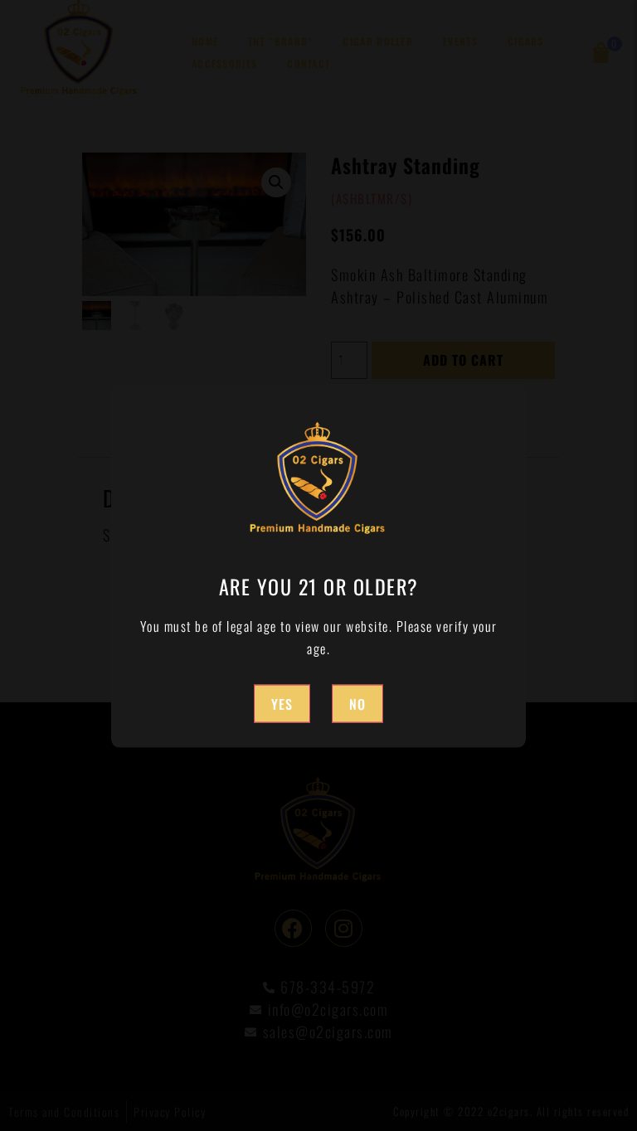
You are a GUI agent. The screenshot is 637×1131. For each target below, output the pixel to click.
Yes (282, 703)
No (357, 703)
